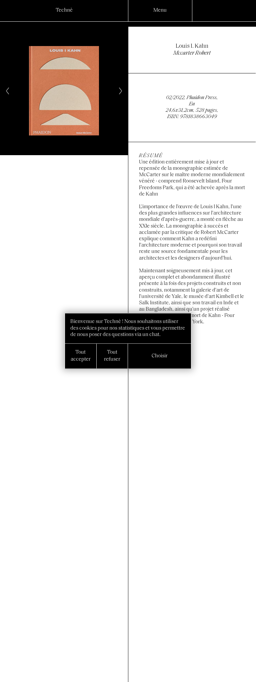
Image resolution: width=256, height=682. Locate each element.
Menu (160, 10)
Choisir (160, 356)
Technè (64, 10)
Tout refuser (112, 356)
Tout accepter (81, 356)
